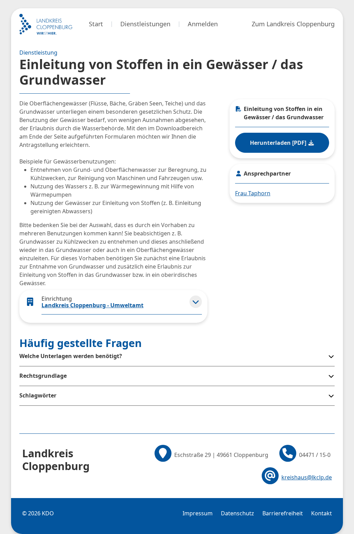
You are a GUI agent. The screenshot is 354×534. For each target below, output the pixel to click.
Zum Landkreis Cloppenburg (293, 24)
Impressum (198, 513)
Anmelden (203, 24)
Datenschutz (237, 513)
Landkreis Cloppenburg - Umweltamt (92, 305)
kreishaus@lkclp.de (306, 477)
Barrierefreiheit (282, 513)
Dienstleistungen (145, 24)
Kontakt (321, 513)
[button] (195, 302)
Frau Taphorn (252, 193)
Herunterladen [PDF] (279, 143)
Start (96, 24)
